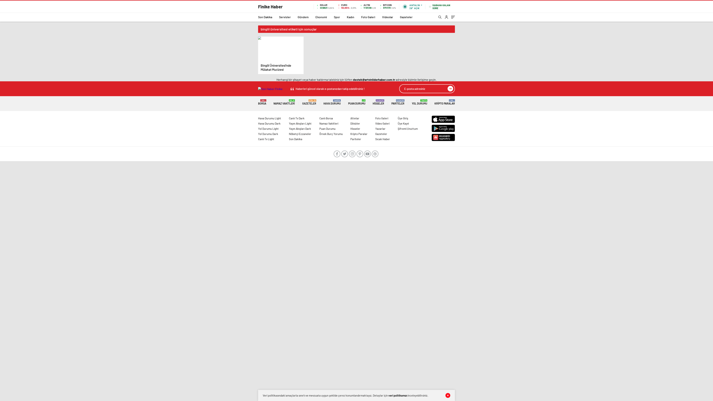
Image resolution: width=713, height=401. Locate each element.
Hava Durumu (332, 102)
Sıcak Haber (382, 139)
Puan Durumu (356, 102)
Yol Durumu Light (268, 128)
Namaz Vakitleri (284, 102)
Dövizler (355, 123)
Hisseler (378, 102)
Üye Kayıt (403, 123)
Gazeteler (406, 17)
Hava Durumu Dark (269, 123)
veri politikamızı (397, 395)
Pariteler (397, 102)
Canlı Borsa (326, 118)
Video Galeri (382, 123)
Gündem (303, 17)
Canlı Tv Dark (297, 118)
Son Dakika (265, 17)
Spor (337, 17)
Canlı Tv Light (266, 139)
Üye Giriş (403, 118)
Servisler (285, 17)
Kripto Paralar (444, 102)
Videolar (387, 17)
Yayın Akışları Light (300, 123)
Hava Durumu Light (269, 118)
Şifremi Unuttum (408, 128)
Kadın (350, 17)
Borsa (262, 102)
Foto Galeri (368, 17)
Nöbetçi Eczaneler (300, 134)
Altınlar (354, 118)
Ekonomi (321, 17)
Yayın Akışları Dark (300, 128)
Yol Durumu (419, 102)
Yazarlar (380, 128)
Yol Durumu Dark (268, 134)
